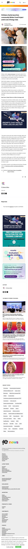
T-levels (5, 428)
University (21, 428)
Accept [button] (18, 546)
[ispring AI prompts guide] (14, 127)
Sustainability (17, 426)
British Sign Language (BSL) (15, 393)
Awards (3, 527)
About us (3, 453)
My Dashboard (5, 517)
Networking (4, 531)
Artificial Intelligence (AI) (8, 390)
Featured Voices (5, 487)
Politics (19, 418)
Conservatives (11, 395)
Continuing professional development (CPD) (12, 398)
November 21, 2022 (8, 25)
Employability (4, 468)
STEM (20, 423)
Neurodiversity (16, 416)
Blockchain (5, 393)
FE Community (5, 456)
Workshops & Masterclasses (7, 535)
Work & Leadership (5, 470)
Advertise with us (5, 458)
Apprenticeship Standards (15, 388)
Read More (22, 544)
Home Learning (16, 405)
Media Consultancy (5, 499)
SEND (17, 421)
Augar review (17, 390)
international (5, 408)
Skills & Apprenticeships (6, 471)
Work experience (11, 431)
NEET (10, 416)
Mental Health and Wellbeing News (16, 413)
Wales (4, 431)
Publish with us (5, 457)
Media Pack (4, 496)
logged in (11, 206)
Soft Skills (11, 423)
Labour (17, 408)
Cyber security (13, 400)
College (4, 395)
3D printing (5, 388)
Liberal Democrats (7, 411)
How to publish (5, 513)
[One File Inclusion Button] (14, 255)
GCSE (9, 405)
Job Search (4, 480)
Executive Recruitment (6, 479)
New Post (4, 516)
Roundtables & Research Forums (8, 533)
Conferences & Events (6, 529)
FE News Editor (7, 23)
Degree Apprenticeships (8, 403)
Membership (4, 520)
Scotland (12, 421)
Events (3, 518)
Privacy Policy (4, 459)
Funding (5, 405)
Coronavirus (5, 400)
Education (4, 466)
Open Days (4, 532)
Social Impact (4, 472)
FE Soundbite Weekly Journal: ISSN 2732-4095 (11, 488)
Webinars (4, 534)
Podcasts (4, 506)
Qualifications (6, 421)
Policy (14, 418)
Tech (9, 428)
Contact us (4, 454)
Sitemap (3, 460)
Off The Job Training (7, 418)
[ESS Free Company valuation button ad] (14, 239)
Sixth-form (5, 423)
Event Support (4, 500)
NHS (22, 416)
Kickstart (12, 408)
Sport (16, 423)
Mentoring (5, 416)
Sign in (24, 2)
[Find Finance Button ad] (14, 271)
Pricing (3, 495)
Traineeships (14, 428)
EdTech (3, 467)
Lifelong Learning (16, 411)
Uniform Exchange (11, 74)
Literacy (5, 413)
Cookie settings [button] (9, 547)
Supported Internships (8, 426)
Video (3, 507)
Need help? (4, 521)
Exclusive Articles (5, 486)
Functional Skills (18, 403)
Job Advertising (5, 498)
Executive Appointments (6, 478)
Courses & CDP (5, 530)
